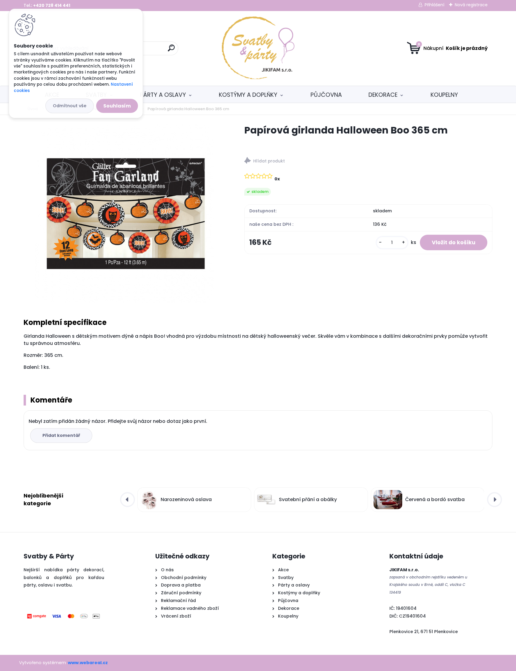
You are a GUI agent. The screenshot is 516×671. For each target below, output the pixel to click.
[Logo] (258, 48)
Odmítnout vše (69, 106)
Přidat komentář (61, 435)
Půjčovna (326, 95)
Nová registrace (471, 5)
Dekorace (382, 95)
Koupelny (444, 95)
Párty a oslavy (163, 95)
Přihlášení (434, 5)
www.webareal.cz (88, 663)
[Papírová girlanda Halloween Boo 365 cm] (124, 213)
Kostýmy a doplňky (248, 95)
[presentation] (127, 499)
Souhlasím (117, 105)
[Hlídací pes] (368, 161)
